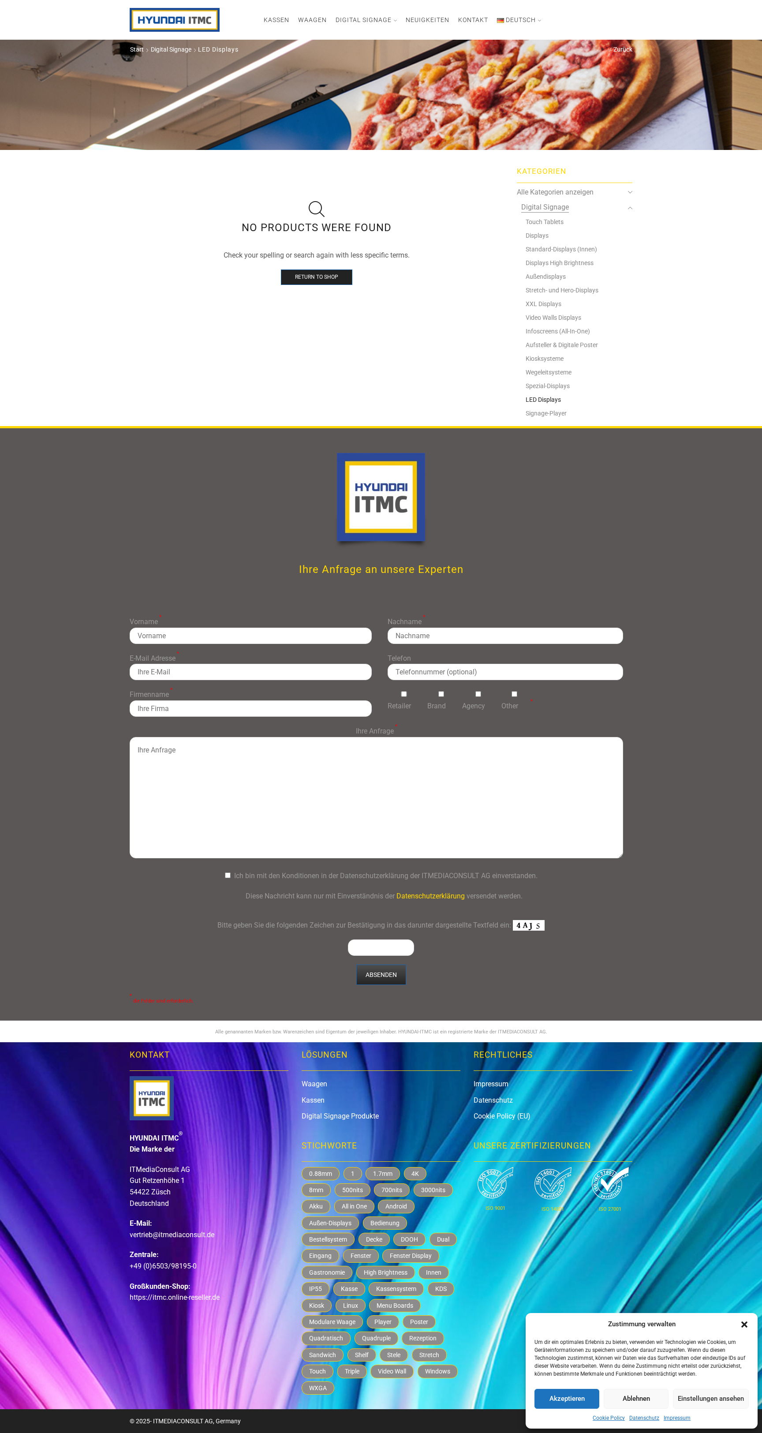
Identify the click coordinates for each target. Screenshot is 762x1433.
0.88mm (320, 1173)
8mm (316, 1190)
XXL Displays (543, 303)
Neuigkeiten (427, 19)
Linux (350, 1305)
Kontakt (473, 19)
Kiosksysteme (545, 358)
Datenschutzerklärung (430, 896)
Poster (419, 1321)
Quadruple (376, 1338)
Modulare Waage (332, 1321)
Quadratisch (326, 1338)
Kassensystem (396, 1288)
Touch (317, 1371)
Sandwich (322, 1354)
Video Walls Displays (553, 317)
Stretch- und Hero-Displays (562, 290)
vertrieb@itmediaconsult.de (172, 1235)
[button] (744, 1324)
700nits (391, 1190)
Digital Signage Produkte (340, 1116)
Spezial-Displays (548, 385)
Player (383, 1321)
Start (137, 49)
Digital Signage (364, 19)
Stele (393, 1354)
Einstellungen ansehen (711, 1399)
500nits (352, 1190)
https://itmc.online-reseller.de (175, 1297)
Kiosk (316, 1305)
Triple (352, 1371)
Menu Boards (395, 1305)
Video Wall (392, 1371)
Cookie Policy (609, 1418)
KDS (441, 1288)
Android (396, 1206)
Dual (443, 1239)
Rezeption (423, 1338)
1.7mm (382, 1173)
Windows (437, 1371)
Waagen (312, 19)
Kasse (349, 1288)
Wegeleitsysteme (549, 372)
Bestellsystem (328, 1239)
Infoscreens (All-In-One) (558, 331)
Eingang (320, 1255)
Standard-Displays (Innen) (561, 249)
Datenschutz (644, 1418)
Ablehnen (636, 1399)
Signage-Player (546, 413)
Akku (316, 1206)
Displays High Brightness (560, 262)
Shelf (362, 1354)
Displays (537, 235)
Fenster (361, 1255)
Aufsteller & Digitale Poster (562, 344)
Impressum (677, 1418)
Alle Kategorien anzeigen (555, 192)
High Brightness (385, 1272)
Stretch (429, 1354)
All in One (354, 1206)
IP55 (315, 1288)
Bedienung (385, 1223)
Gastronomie (327, 1272)
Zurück (622, 49)
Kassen (276, 19)
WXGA (318, 1388)
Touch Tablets (545, 221)
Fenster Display (411, 1255)
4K (415, 1173)
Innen (433, 1272)
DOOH (409, 1239)
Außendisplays (546, 276)
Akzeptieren (567, 1399)
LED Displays (543, 399)
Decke (374, 1239)
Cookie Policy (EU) (502, 1116)
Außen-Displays (330, 1223)
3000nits (433, 1190)
